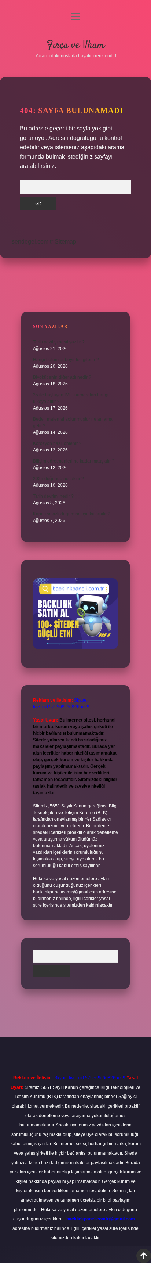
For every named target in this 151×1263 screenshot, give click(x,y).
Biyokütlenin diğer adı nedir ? (62, 377)
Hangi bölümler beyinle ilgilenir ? (66, 359)
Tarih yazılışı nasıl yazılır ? (59, 342)
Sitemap (65, 241)
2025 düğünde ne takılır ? (58, 478)
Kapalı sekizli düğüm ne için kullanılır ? (71, 514)
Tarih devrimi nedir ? (53, 496)
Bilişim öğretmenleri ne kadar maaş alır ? (73, 461)
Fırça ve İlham (75, 45)
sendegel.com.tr (32, 241)
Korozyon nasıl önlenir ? (57, 443)
